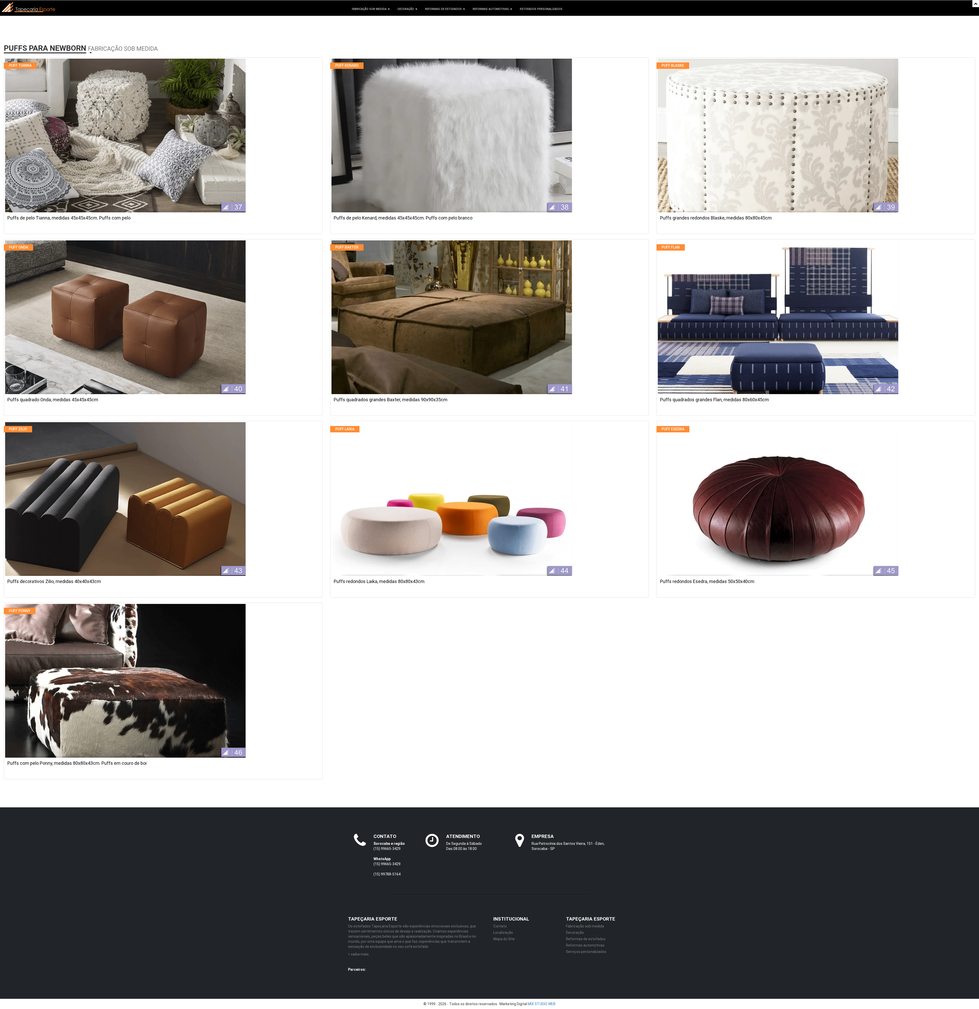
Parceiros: (357, 969)
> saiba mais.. (359, 954)
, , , (444, 970)
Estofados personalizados (541, 9)
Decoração (575, 932)
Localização (503, 932)
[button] (975, 3)
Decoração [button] (406, 9)
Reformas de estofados (586, 939)
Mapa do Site (504, 939)
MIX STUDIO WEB (542, 1004)
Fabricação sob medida (585, 926)
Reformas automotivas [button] (491, 9)
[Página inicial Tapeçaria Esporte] (28, 7)
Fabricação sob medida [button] (369, 9)
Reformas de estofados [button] (443, 9)
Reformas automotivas (585, 945)
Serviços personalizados (586, 952)
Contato (500, 926)
